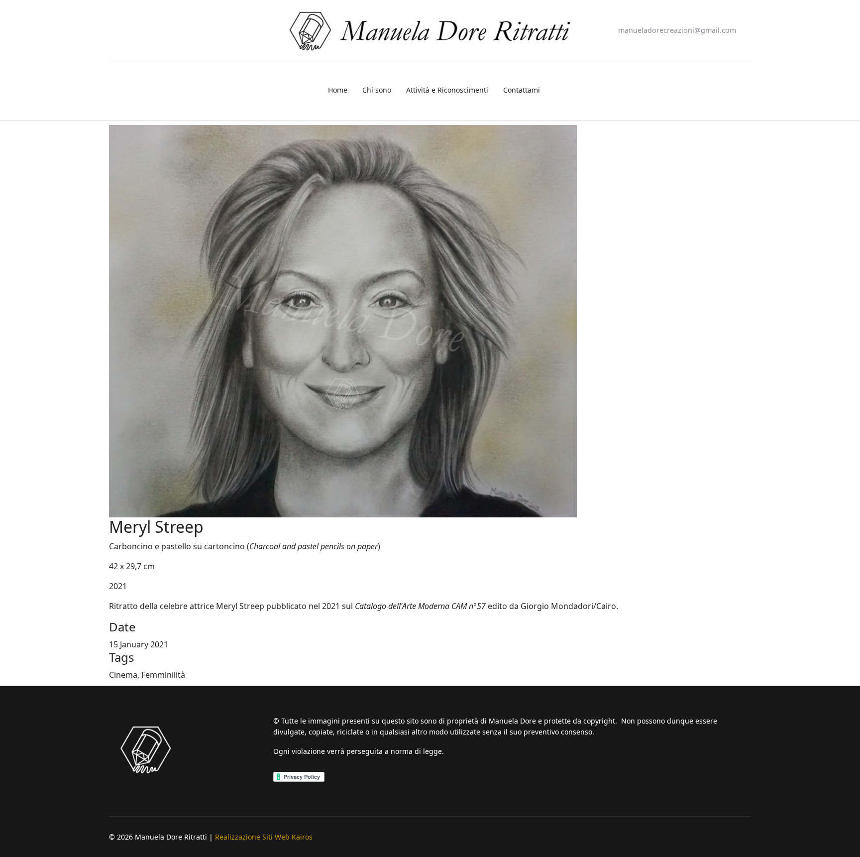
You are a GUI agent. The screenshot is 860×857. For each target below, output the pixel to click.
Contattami (521, 90)
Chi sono (376, 90)
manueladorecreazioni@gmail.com (677, 30)
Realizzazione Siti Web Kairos (264, 837)
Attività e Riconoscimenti (447, 90)
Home (337, 90)
